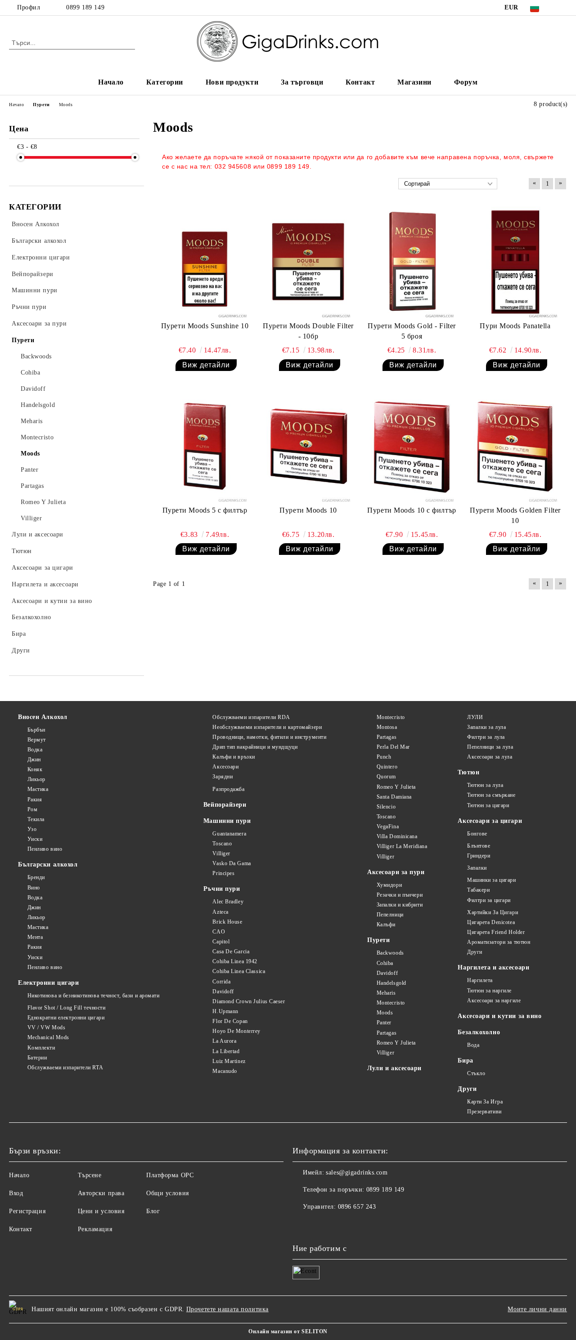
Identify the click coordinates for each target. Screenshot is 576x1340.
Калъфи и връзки (233, 757)
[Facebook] (562, 8)
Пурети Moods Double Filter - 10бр (308, 331)
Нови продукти (232, 82)
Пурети (378, 940)
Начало (110, 82)
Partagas (386, 737)
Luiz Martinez (228, 1061)
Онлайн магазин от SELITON (288, 1331)
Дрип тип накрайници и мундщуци (254, 747)
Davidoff (223, 991)
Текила (36, 819)
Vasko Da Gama (231, 863)
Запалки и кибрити (400, 905)
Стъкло (476, 1073)
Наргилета (480, 980)
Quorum (386, 776)
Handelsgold (391, 983)
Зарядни (222, 776)
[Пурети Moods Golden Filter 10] (515, 446)
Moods (385, 1012)
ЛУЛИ (475, 717)
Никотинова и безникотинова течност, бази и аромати (93, 995)
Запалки (476, 868)
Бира (465, 1060)
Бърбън (36, 730)
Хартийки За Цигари (492, 912)
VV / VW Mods (46, 1027)
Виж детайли (206, 365)
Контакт (360, 82)
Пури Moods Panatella (515, 326)
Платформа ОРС (170, 1175)
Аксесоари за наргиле (494, 1000)
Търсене (90, 1175)
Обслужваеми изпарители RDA (251, 717)
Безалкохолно (479, 1032)
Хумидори (389, 885)
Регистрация (27, 1211)
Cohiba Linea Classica (238, 971)
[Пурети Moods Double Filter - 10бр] (308, 261)
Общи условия (167, 1193)
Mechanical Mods (48, 1037)
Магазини (414, 82)
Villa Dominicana (397, 836)
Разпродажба (228, 789)
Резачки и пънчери (400, 895)
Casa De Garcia (230, 951)
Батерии (37, 1057)
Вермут (36, 740)
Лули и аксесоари (394, 1068)
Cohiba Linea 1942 (234, 961)
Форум (466, 82)
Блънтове (478, 846)
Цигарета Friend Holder (496, 932)
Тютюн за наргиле (489, 990)
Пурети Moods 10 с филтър (411, 510)
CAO (218, 932)
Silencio (386, 807)
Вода (473, 1045)
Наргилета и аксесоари (493, 967)
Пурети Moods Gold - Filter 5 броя (412, 331)
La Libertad (225, 1051)
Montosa (387, 727)
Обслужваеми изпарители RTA (65, 1067)
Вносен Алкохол (43, 717)
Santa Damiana (394, 797)
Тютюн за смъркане (491, 795)
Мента (35, 937)
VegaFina (388, 826)
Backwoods (390, 953)
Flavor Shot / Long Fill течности (66, 1008)
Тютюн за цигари (488, 805)
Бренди (36, 877)
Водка (34, 749)
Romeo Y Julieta (396, 787)
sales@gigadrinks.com (356, 1172)
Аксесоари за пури (396, 872)
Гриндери (478, 856)
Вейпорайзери (225, 804)
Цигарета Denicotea (491, 922)
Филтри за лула (485, 737)
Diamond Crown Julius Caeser (248, 1001)
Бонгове (477, 834)
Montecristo (391, 717)
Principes (223, 873)
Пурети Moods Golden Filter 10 (515, 515)
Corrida (221, 981)
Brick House (227, 922)
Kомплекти (41, 1048)
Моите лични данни (537, 1309)
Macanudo (224, 1071)
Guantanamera (229, 834)
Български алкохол (48, 864)
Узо (31, 829)
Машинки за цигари (491, 880)
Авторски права (101, 1193)
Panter (384, 1022)
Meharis (386, 993)
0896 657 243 (357, 1206)
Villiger (221, 853)
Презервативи (484, 1111)
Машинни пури (227, 820)
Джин (34, 759)
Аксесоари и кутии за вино (499, 1016)
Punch (384, 757)
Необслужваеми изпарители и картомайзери (267, 727)
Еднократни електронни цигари (65, 1017)
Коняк (34, 769)
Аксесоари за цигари (490, 820)
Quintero (387, 767)
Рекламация (95, 1229)
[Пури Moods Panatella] (515, 261)
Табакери (478, 890)
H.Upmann (225, 1011)
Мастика (37, 789)
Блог (153, 1211)
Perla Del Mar (393, 747)
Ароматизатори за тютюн (498, 942)
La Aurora (224, 1041)
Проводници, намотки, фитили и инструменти (269, 737)
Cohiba (385, 963)
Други (474, 952)
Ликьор (36, 779)
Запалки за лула (486, 727)
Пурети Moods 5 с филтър (205, 510)
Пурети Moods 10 (308, 510)
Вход (16, 1193)
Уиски (34, 839)
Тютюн (468, 772)
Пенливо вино (44, 849)
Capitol (221, 941)
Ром (32, 809)
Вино (33, 887)
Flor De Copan (230, 1021)
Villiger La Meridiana (402, 846)
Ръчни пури (221, 888)
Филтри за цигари (489, 900)
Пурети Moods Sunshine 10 (204, 326)
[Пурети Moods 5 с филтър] (204, 446)
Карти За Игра (485, 1102)
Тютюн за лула (485, 785)
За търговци (302, 82)
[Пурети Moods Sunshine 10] (204, 261)
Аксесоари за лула (489, 757)
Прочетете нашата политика (227, 1309)
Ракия (34, 799)
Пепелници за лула (490, 747)
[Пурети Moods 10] (308, 446)
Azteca (220, 912)
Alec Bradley (227, 901)
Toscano (222, 843)
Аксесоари (225, 767)
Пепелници (390, 914)
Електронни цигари (48, 982)
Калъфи (386, 924)
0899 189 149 (85, 7)
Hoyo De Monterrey (236, 1031)
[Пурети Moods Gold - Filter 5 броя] (411, 261)
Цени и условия (101, 1211)
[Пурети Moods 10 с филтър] (411, 446)
